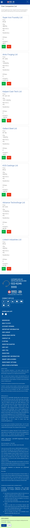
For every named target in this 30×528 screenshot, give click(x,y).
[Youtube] (21, 301)
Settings (8, 522)
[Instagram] (3, 305)
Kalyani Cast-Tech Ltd (12, 92)
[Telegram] (8, 305)
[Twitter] (8, 301)
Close (9, 525)
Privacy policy (3, 522)
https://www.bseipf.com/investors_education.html (9, 482)
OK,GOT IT (4, 525)
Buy (4, 46)
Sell (9, 46)
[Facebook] (3, 301)
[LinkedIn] (12, 301)
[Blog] (17, 301)
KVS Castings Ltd (10, 166)
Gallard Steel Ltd (10, 129)
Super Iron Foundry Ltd (12, 17)
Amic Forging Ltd (10, 55)
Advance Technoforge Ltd (14, 203)
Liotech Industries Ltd (12, 240)
